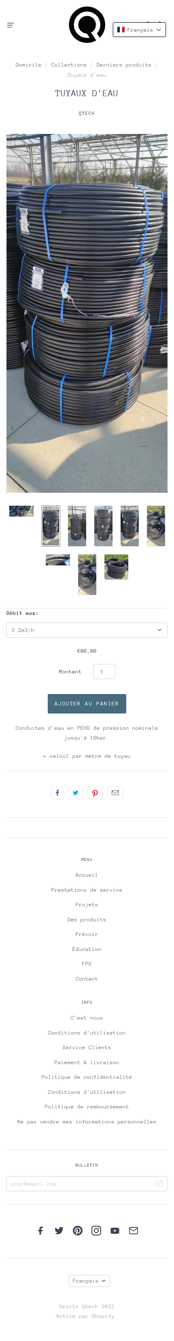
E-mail (115, 792)
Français (86, 1281)
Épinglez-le (95, 792)
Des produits (87, 919)
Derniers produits (124, 65)
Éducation (87, 949)
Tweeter (75, 792)
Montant (70, 671)
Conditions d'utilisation (87, 1033)
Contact (87, 979)
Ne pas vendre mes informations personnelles (87, 1122)
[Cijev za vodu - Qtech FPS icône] (21, 511)
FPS (87, 964)
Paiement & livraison (87, 1062)
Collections (69, 65)
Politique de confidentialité (87, 1077)
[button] (139, 30)
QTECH (87, 113)
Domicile (29, 65)
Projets (87, 904)
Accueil (87, 875)
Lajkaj (57, 792)
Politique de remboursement (87, 1107)
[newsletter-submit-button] (159, 1185)
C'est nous (87, 1018)
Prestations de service (87, 890)
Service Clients (87, 1047)
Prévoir (87, 934)
